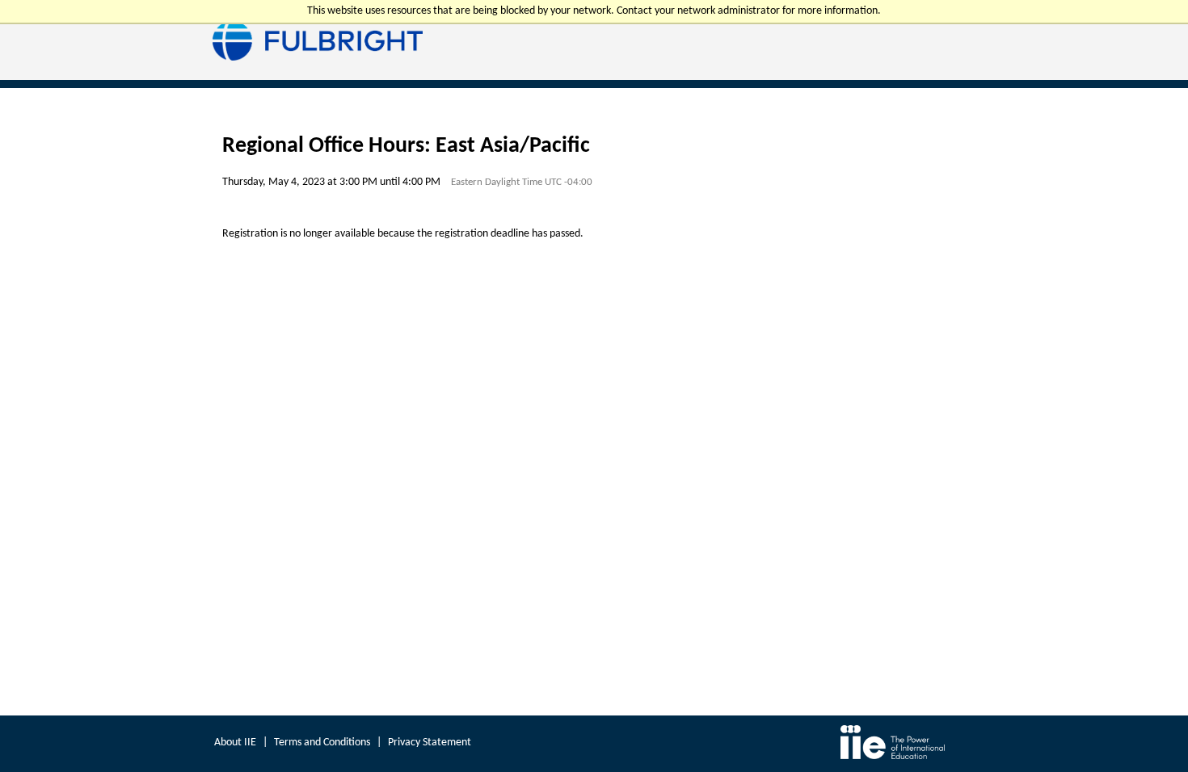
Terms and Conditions (322, 742)
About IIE (235, 742)
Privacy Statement (429, 742)
